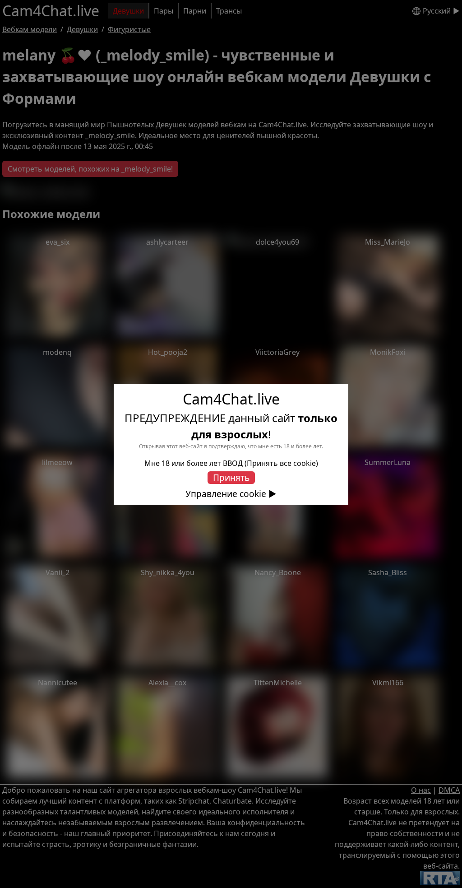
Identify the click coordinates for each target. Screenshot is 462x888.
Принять (231, 477)
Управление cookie (225, 493)
